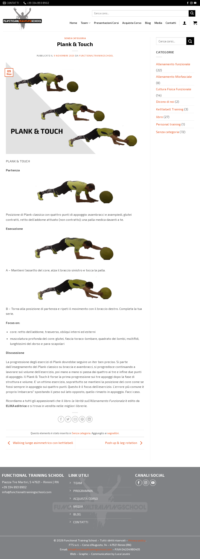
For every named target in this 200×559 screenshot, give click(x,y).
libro (159, 117)
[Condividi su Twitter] (68, 419)
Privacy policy (137, 540)
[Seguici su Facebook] (188, 3)
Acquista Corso (131, 22)
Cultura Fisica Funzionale (173, 89)
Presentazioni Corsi (106, 22)
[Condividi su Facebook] (61, 419)
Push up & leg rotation (121, 443)
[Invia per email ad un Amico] (75, 419)
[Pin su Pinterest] (82, 419)
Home (73, 22)
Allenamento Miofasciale (174, 76)
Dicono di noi (165, 101)
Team (84, 22)
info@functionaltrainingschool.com (90, 549)
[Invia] (192, 13)
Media (158, 22)
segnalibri (113, 433)
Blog (148, 22)
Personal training (168, 124)
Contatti (171, 22)
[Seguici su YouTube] (195, 3)
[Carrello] (195, 23)
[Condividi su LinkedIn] (89, 419)
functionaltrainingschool (96, 55)
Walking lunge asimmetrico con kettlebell (42, 443)
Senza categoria (75, 38)
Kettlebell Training (169, 109)
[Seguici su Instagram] (191, 3)
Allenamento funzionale (173, 64)
